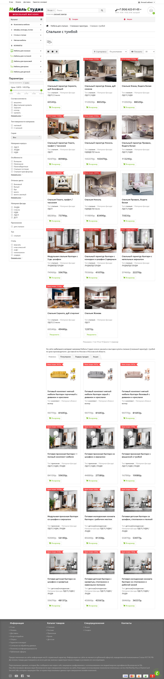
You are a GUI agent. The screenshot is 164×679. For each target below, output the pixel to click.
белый (16, 187)
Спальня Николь (93, 199)
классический (19, 247)
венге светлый (19, 195)
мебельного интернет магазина (67, 349)
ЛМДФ (16, 150)
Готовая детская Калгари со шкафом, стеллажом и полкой (137, 517)
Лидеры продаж (82, 357)
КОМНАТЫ (17, 45)
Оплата (18, 2)
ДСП (15, 217)
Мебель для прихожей (22, 61)
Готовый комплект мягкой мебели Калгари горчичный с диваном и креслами (62, 394)
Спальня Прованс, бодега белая (134, 201)
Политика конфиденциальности (23, 649)
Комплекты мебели (21, 24)
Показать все (16, 116)
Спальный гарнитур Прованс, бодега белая (136, 144)
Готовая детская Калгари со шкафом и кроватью (62, 580)
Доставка (26, 2)
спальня (17, 236)
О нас (11, 2)
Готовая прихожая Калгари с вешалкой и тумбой (136, 455)
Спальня (50, 627)
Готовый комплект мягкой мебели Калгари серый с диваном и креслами (98, 394)
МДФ (15, 152)
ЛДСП (16, 147)
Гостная (50, 630)
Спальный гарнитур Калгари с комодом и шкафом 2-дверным (100, 257)
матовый (17, 125)
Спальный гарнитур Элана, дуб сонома (100, 87)
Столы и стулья (19, 35)
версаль (17, 245)
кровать (16, 113)
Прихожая (51, 633)
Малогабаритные (20, 166)
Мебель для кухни (20, 67)
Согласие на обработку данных (23, 646)
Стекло (16, 210)
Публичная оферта (18, 652)
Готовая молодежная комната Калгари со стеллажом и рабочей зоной (137, 582)
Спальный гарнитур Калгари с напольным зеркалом (137, 257)
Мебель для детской (21, 72)
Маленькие (18, 164)
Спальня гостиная (21, 169)
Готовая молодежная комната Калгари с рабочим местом (100, 517)
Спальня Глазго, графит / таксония (60, 201)
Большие (17, 161)
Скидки (75, 19)
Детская (50, 639)
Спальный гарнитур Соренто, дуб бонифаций (62, 87)
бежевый (17, 184)
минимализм (19, 252)
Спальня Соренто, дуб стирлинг (63, 313)
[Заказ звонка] (157, 673)
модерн (16, 255)
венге (16, 192)
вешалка (17, 102)
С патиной (17, 128)
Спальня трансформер (23, 172)
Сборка (13, 639)
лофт (15, 250)
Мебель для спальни (21, 51)
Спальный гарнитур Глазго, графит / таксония (61, 144)
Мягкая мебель (19, 40)
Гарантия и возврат (40, 2)
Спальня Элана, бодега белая (136, 86)
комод (16, 110)
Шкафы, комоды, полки (23, 30)
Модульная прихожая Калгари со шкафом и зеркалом (63, 517)
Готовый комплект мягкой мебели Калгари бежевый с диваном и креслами (136, 394)
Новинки (52, 357)
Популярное (65, 357)
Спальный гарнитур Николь (99, 143)
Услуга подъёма (16, 636)
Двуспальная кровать (22, 105)
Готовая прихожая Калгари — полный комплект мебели (62, 455)
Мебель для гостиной (22, 56)
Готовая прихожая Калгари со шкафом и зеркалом (100, 455)
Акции (129, 19)
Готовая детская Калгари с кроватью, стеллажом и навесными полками (98, 582)
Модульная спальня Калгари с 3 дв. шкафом (63, 257)
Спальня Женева (93, 313)
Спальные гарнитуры (79, 26)
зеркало (17, 108)
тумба (26, 83)
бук (15, 189)
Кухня (49, 636)
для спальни (18, 227)
